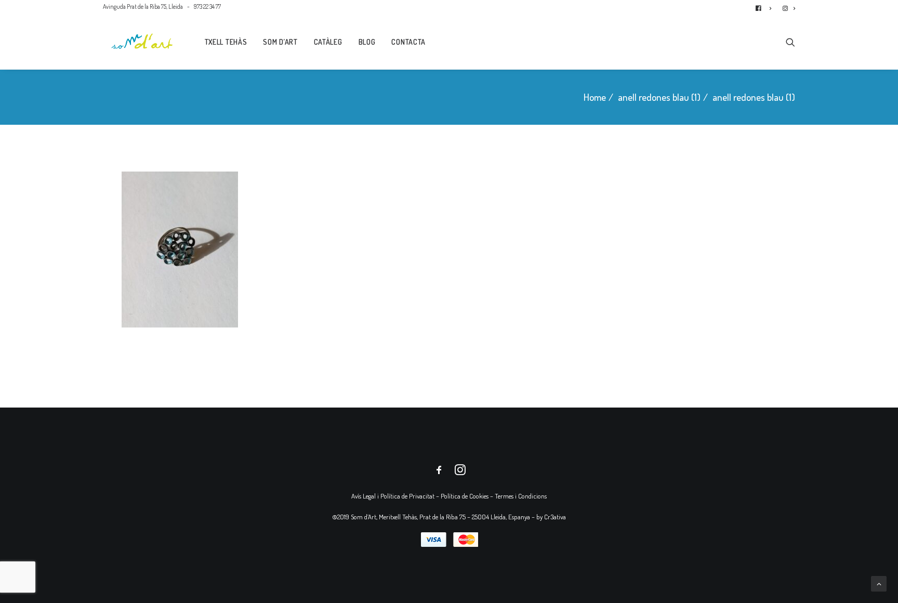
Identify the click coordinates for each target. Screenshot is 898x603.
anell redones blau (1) (659, 96)
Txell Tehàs (226, 41)
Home (595, 96)
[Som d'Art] (142, 41)
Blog (367, 41)
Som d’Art (280, 41)
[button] (790, 41)
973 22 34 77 (207, 6)
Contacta (408, 41)
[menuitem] (766, 6)
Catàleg (328, 41)
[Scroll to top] (879, 582)
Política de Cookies (464, 496)
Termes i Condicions (521, 496)
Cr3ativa (555, 517)
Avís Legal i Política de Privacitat (392, 496)
